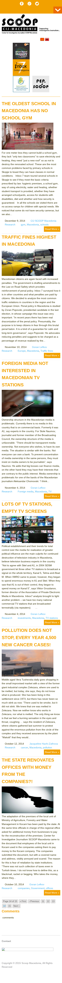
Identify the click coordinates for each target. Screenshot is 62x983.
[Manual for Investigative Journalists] (21, 51)
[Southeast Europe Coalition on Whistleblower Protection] (21, 84)
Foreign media (26, 491)
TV (49, 491)
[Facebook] (22, 3)
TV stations (52, 618)
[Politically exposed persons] (40, 91)
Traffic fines (46, 350)
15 (9, 906)
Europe (22, 350)
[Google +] (29, 3)
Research (10, 224)
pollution (47, 747)
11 (43, 901)
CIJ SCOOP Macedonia (43, 220)
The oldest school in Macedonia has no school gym (29, 110)
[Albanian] (47, 39)
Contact (6, 941)
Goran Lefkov (39, 347)
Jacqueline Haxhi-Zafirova (43, 743)
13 (53, 901)
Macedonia (33, 224)
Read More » (52, 229)
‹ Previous (34, 901)
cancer (24, 747)
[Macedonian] (42, 39)
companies (24, 888)
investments (24, 618)
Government (38, 888)
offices (49, 888)
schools (44, 224)
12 (48, 901)
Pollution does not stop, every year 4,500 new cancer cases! (29, 637)
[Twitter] (37, 3)
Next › (16, 906)
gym (23, 224)
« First (23, 901)
